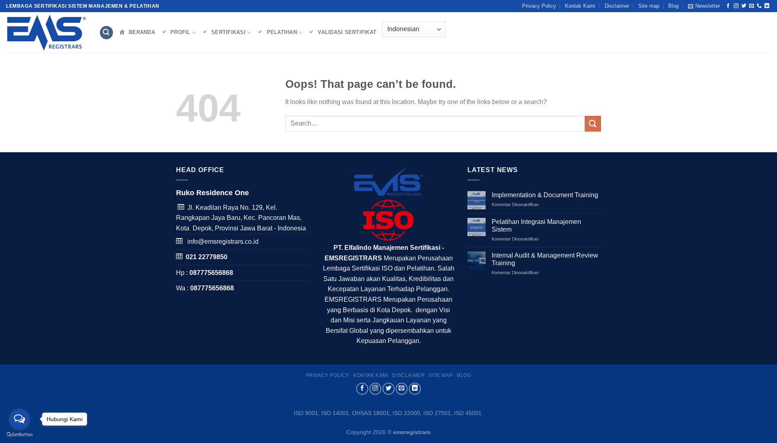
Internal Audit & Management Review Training (545, 259)
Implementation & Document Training (545, 195)
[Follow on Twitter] (743, 6)
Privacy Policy (539, 6)
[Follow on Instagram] (736, 6)
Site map (648, 6)
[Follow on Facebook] (728, 6)
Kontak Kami (580, 6)
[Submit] (593, 124)
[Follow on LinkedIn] (766, 6)
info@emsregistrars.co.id (223, 241)
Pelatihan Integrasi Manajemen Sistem (536, 225)
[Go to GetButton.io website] (19, 434)
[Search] (106, 32)
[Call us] (759, 6)
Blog (673, 6)
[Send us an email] (751, 6)
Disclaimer (617, 6)
